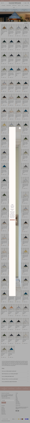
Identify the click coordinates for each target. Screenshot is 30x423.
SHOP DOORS (12, 219)
